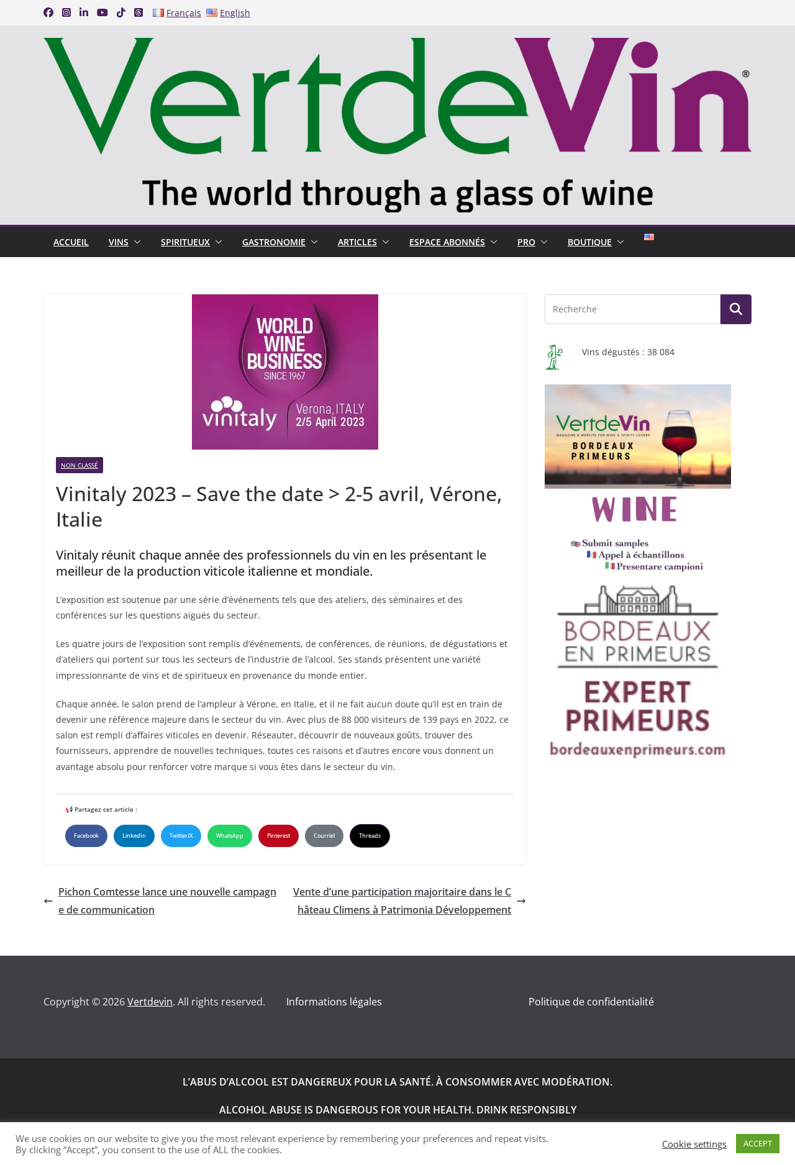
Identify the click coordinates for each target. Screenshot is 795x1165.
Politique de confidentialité (591, 1002)
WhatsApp (229, 836)
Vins (119, 242)
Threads (370, 836)
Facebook (86, 836)
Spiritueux (185, 242)
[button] (135, 242)
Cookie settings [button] (694, 1143)
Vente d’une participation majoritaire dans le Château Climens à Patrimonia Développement (402, 901)
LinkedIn (134, 836)
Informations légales (334, 1002)
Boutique (590, 242)
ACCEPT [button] (757, 1143)
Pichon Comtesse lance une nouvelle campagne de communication (167, 901)
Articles (357, 242)
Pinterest (278, 836)
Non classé (79, 465)
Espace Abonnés (447, 242)
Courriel (324, 836)
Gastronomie (274, 242)
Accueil (71, 242)
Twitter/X (181, 836)
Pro (526, 242)
